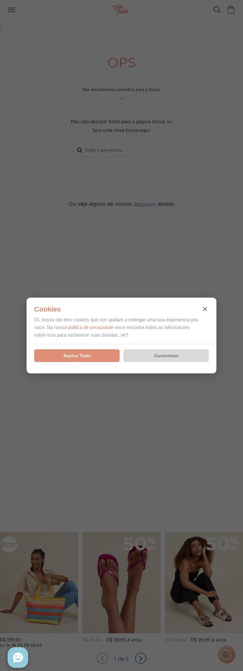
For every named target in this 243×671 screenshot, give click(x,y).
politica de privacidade (91, 327)
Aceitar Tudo (77, 355)
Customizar (166, 355)
